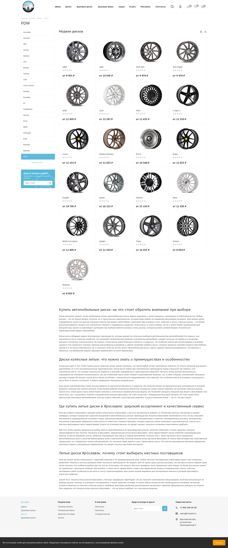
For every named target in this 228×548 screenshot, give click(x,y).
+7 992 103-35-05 (188, 507)
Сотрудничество (102, 514)
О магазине (100, 502)
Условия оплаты (65, 506)
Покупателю (64, 502)
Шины (24, 506)
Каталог (25, 502)
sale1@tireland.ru (188, 513)
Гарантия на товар (66, 514)
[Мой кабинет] (180, 6)
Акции (61, 518)
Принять (219, 543)
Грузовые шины (28, 510)
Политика (99, 510)
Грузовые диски (28, 518)
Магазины (99, 506)
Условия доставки (66, 510)
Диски (24, 514)
